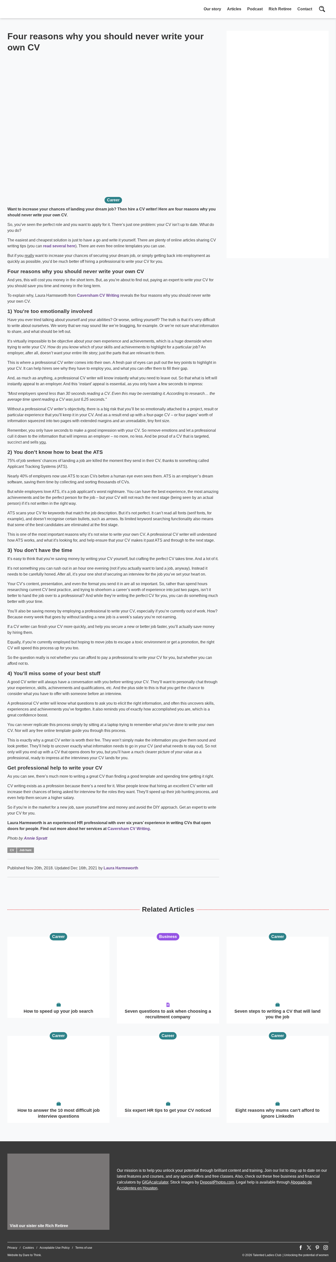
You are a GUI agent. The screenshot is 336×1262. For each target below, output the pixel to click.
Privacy (12, 1247)
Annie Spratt (35, 838)
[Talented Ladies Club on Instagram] (326, 1248)
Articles (234, 9)
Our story (212, 9)
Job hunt (25, 850)
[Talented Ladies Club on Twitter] (309, 1248)
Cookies (28, 1247)
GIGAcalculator (155, 1182)
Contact (304, 9)
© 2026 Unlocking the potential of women (285, 1255)
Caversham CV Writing (98, 295)
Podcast (255, 9)
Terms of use (83, 1247)
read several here (59, 246)
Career (113, 200)
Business (168, 937)
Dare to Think (32, 1255)
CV (12, 850)
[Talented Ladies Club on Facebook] (301, 1248)
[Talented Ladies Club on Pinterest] (317, 1248)
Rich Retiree (280, 9)
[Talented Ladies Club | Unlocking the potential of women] (59, 9)
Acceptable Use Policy (55, 1247)
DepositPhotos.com (217, 1182)
